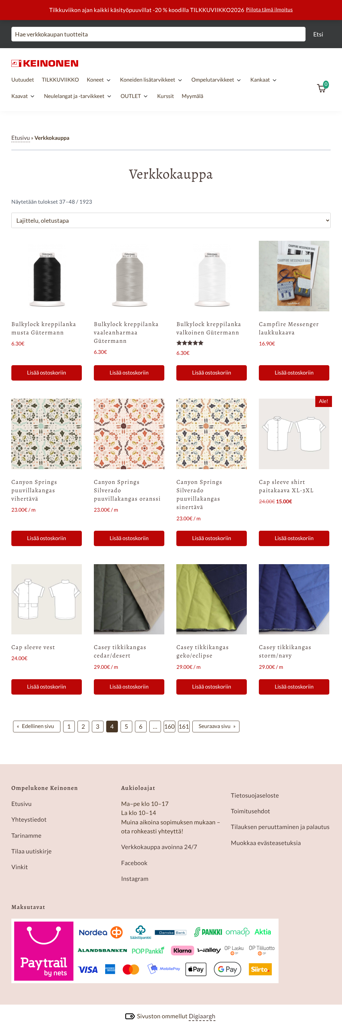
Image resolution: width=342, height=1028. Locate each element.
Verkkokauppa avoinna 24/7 (159, 846)
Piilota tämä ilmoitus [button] (269, 10)
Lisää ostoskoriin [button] (46, 373)
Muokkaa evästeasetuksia (266, 842)
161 (184, 726)
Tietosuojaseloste (255, 795)
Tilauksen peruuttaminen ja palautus (280, 826)
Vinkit (19, 866)
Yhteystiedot (28, 819)
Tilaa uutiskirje (31, 851)
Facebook (134, 862)
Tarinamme (26, 835)
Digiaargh (202, 1016)
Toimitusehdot (250, 811)
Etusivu (20, 137)
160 (169, 726)
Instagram (135, 878)
